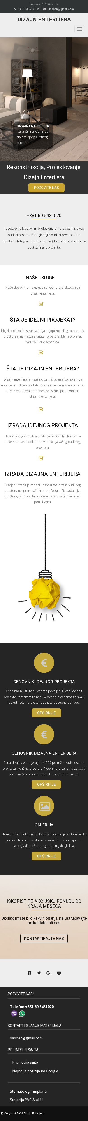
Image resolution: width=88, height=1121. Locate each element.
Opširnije (46, 713)
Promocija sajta (25, 1062)
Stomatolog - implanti (28, 1091)
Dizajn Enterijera (44, 19)
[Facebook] (29, 973)
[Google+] (48, 973)
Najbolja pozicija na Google (35, 1071)
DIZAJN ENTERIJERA (33, 126)
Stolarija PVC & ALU (26, 1099)
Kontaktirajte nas (44, 938)
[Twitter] (39, 973)
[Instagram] (58, 973)
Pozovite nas (46, 188)
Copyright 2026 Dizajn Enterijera (24, 1113)
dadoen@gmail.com (61, 9)
